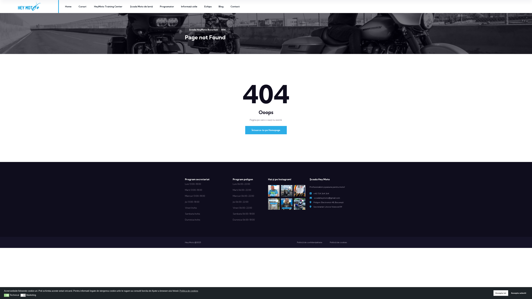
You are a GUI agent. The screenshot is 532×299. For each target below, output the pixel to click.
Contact (235, 6)
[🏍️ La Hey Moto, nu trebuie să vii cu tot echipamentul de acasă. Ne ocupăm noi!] (274, 204)
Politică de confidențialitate (309, 242)
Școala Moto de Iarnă (141, 6)
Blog (221, 6)
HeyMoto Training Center (108, 6)
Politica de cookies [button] (189, 291)
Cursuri (82, 6)
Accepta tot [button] (500, 293)
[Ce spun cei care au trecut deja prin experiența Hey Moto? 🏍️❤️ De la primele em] (286, 204)
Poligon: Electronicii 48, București (329, 202)
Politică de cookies (338, 242)
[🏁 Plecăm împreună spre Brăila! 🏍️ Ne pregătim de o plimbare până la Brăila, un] (299, 191)
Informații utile (189, 6)
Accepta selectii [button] (518, 293)
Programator (167, 6)
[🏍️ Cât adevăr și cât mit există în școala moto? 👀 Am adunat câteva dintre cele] (274, 191)
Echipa (208, 6)
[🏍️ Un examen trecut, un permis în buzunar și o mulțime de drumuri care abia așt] (299, 204)
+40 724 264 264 (321, 193)
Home (68, 6)
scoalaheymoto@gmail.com (327, 198)
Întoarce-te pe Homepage (266, 130)
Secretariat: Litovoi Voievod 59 (328, 207)
